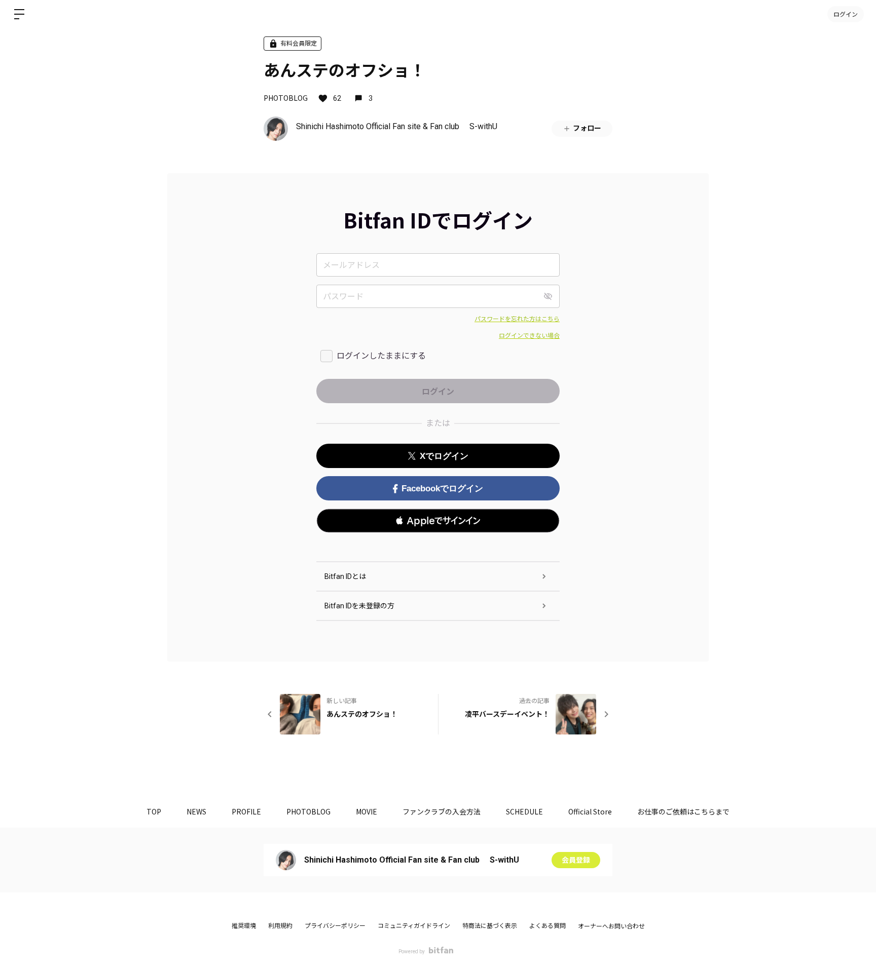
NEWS (196, 811)
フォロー (587, 128)
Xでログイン (444, 456)
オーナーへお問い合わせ (611, 926)
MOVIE (366, 811)
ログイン (845, 14)
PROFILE (246, 811)
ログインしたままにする (381, 356)
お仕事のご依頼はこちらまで (683, 811)
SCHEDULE (524, 811)
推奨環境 (244, 925)
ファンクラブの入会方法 (442, 811)
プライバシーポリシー (335, 925)
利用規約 (280, 925)
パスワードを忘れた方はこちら (517, 319)
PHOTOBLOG (286, 98)
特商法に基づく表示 (489, 925)
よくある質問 (547, 925)
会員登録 (576, 860)
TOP (154, 811)
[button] (438, 521)
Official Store (590, 811)
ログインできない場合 (529, 335)
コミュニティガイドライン (414, 925)
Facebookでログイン (442, 488)
